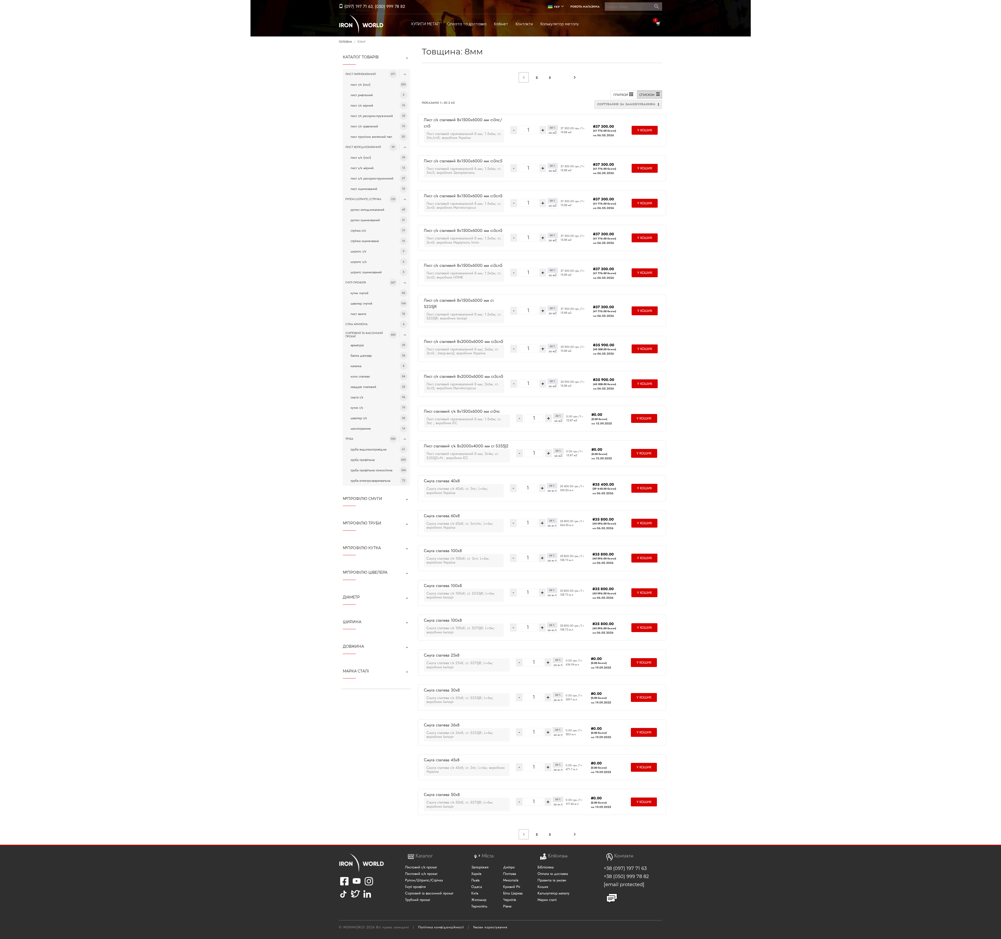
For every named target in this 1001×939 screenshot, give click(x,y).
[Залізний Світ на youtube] (356, 885)
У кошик (644, 130)
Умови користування (490, 927)
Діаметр (351, 597)
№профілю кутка (362, 548)
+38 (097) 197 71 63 (625, 868)
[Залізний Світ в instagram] (368, 885)
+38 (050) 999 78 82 (626, 876)
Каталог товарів (361, 57)
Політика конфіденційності (441, 927)
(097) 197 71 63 (358, 6)
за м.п (552, 490)
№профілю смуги (362, 498)
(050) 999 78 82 (390, 6)
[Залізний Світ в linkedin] (368, 898)
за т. (553, 127)
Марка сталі (356, 671)
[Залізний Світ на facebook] (344, 885)
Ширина (352, 622)
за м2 (552, 132)
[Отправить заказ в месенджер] (612, 898)
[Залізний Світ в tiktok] (343, 898)
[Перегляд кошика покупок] (658, 24)
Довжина (353, 646)
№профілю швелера (365, 572)
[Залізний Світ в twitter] (355, 898)
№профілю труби (362, 523)
